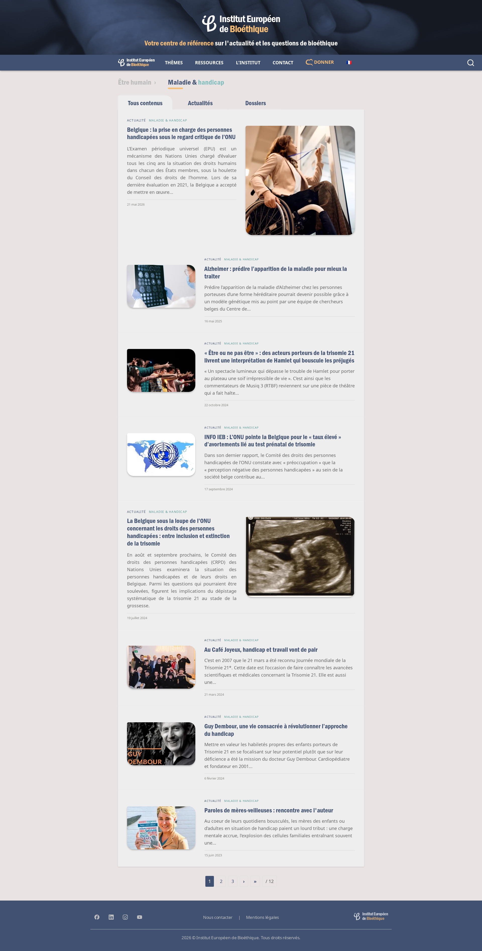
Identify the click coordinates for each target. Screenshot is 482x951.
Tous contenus (145, 103)
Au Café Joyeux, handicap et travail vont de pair (261, 649)
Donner (323, 62)
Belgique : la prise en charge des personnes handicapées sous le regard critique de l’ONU (181, 133)
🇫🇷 (349, 62)
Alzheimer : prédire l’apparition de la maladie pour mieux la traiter (275, 272)
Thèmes (174, 63)
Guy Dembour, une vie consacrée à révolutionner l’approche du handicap (276, 729)
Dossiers (255, 103)
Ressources (209, 63)
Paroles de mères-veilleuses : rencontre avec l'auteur (268, 810)
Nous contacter (217, 917)
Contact (283, 63)
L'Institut (248, 63)
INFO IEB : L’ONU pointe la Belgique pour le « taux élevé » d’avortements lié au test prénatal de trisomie (272, 440)
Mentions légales (262, 917)
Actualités (200, 103)
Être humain (134, 81)
